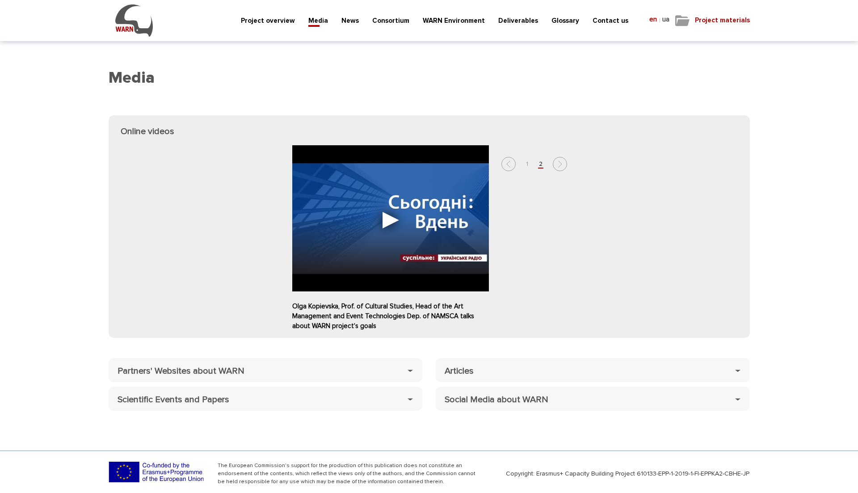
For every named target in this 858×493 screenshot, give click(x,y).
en (653, 19)
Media (318, 21)
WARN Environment (454, 21)
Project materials (722, 20)
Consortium (390, 21)
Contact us (610, 21)
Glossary (565, 21)
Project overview (268, 21)
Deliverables (518, 21)
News (350, 21)
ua (665, 19)
